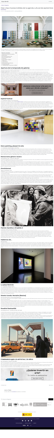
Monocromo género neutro (6, 57)
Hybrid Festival (4, 55)
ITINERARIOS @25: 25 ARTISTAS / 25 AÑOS (10, 65)
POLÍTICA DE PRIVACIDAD (19, 423)
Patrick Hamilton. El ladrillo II (6, 59)
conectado (14, 391)
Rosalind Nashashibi (6, 64)
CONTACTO (34, 423)
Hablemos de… (4, 60)
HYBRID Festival (20, 101)
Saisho (12, 148)
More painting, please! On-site (7, 56)
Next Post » (51, 385)
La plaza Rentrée (5, 61)
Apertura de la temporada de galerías (8, 54)
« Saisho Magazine (5, 5)
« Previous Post (3, 385)
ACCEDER (50, 1)
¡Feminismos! (4, 58)
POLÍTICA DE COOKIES (28, 423)
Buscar (50, 399)
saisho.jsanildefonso (18, 11)
